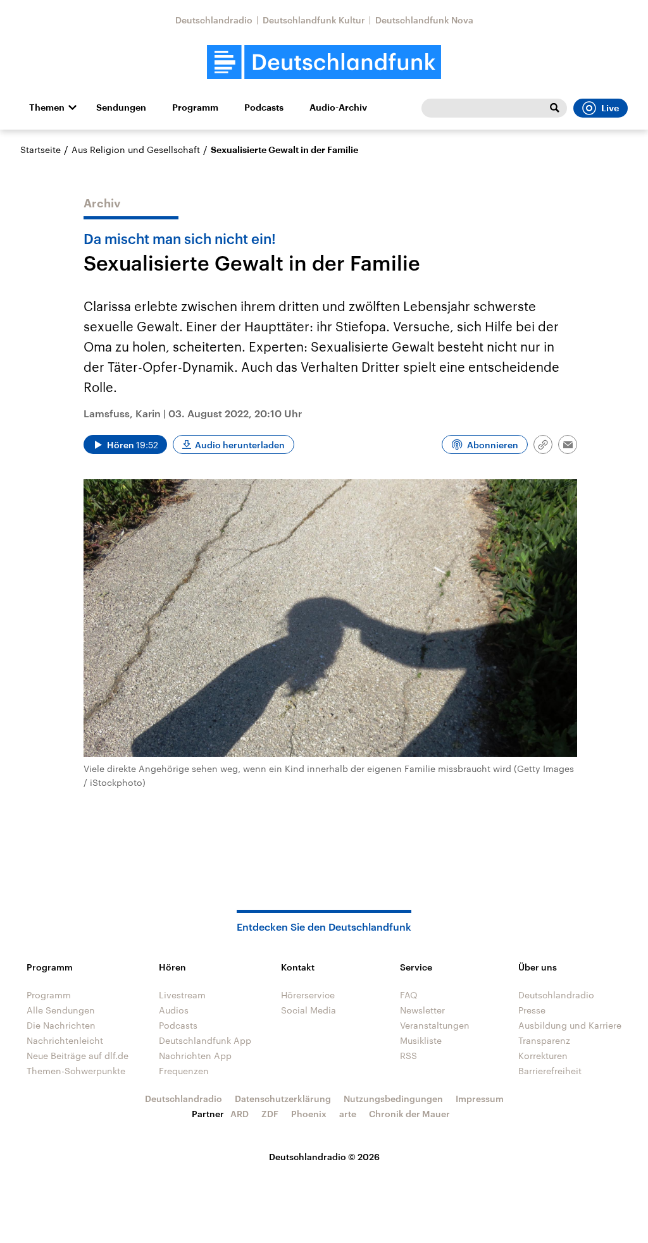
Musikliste (421, 1040)
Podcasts (264, 107)
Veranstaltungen (435, 1025)
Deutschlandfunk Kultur (314, 20)
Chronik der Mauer (409, 1113)
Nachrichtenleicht (65, 1040)
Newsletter (422, 1010)
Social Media (308, 1010)
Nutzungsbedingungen (393, 1098)
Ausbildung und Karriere (569, 1025)
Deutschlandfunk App (205, 1040)
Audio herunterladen (240, 444)
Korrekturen (543, 1055)
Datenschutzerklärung (283, 1098)
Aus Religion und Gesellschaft (136, 149)
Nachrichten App (195, 1055)
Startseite (40, 149)
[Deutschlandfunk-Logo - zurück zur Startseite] (324, 62)
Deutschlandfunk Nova (424, 20)
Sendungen (121, 107)
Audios (174, 1010)
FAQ (409, 994)
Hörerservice (308, 994)
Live (610, 108)
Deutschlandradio (213, 20)
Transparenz (544, 1040)
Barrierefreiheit (550, 1070)
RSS (408, 1055)
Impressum (480, 1098)
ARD (239, 1113)
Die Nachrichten (61, 1025)
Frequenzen (184, 1070)
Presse (531, 1010)
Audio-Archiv (338, 107)
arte (347, 1113)
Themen (47, 107)
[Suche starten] (554, 108)
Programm (195, 107)
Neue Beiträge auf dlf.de (77, 1055)
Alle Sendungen (61, 1010)
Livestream (182, 994)
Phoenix (309, 1113)
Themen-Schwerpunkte (76, 1070)
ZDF (269, 1113)
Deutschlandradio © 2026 (324, 1156)
